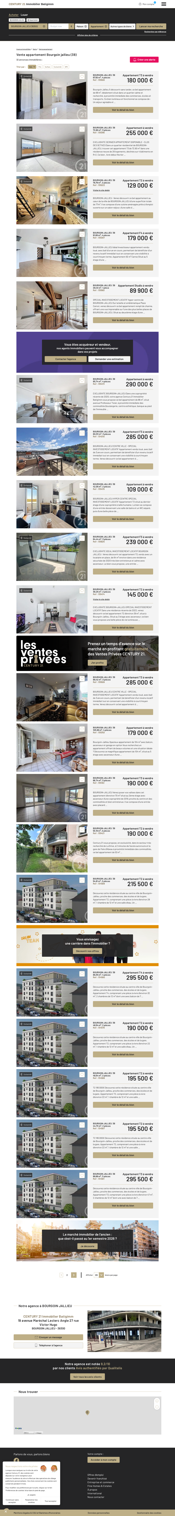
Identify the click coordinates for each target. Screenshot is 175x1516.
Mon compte (148, 4)
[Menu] (163, 4)
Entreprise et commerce (101, 1482)
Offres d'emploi (96, 1474)
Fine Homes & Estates (100, 1485)
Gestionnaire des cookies (149, 1512)
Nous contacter (96, 1496)
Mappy (39, 1433)
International (95, 1493)
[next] (74, 1275)
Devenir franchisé (97, 1478)
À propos (92, 1489)
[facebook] (16, 1460)
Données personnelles (99, 1512)
